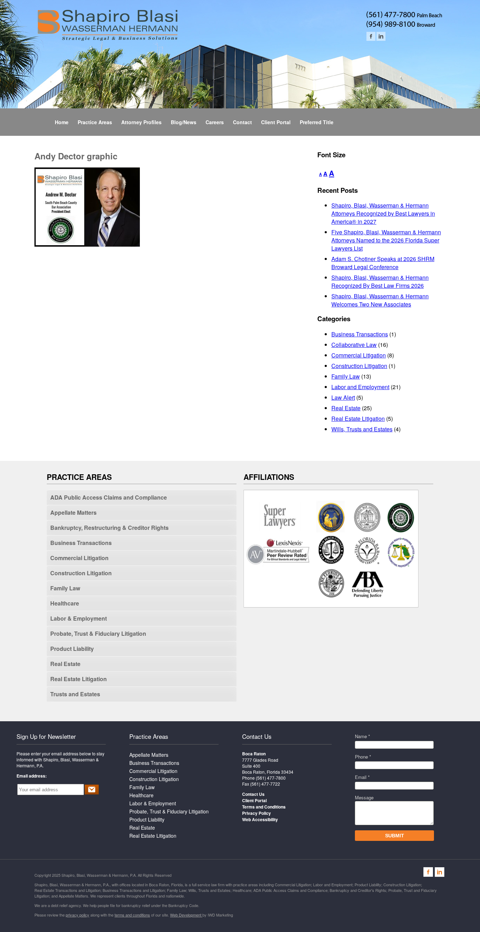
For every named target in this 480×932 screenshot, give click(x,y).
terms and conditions (132, 915)
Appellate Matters (73, 512)
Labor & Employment (78, 618)
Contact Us (257, 736)
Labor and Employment (360, 387)
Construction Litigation (359, 366)
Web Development (186, 915)
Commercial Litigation (358, 355)
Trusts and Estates (75, 694)
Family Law (345, 376)
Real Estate (346, 408)
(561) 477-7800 (271, 778)
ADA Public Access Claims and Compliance (108, 497)
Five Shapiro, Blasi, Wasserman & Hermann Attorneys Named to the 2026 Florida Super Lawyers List (386, 240)
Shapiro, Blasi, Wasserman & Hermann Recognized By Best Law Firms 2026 (380, 281)
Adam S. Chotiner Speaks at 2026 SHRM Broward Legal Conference (382, 263)
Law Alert (343, 397)
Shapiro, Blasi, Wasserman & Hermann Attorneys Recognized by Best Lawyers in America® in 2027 (383, 213)
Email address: (32, 776)
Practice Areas (148, 736)
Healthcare (64, 603)
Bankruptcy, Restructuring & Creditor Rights (109, 528)
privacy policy (77, 915)
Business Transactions (359, 334)
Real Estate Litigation (358, 418)
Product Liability (72, 649)
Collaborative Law (354, 345)
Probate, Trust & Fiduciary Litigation (98, 633)
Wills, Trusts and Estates (362, 429)
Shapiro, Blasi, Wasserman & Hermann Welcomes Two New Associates (380, 300)
